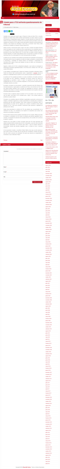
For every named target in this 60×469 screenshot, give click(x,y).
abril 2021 (48, 289)
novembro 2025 (49, 175)
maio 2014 (48, 461)
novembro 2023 (49, 225)
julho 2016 (48, 407)
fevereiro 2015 (48, 442)
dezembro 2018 (49, 347)
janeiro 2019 (48, 345)
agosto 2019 (48, 331)
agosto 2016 (48, 405)
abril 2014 (48, 463)
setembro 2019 (49, 328)
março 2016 (48, 415)
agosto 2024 (48, 206)
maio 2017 (48, 386)
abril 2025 (48, 190)
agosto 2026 (48, 165)
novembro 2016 (49, 399)
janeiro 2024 (48, 221)
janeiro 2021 (48, 295)
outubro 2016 (48, 401)
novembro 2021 (49, 275)
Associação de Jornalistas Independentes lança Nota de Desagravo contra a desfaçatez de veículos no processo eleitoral (52, 45)
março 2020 (48, 316)
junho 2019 (48, 335)
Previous (5, 140)
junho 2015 (48, 434)
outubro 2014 (48, 451)
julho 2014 (48, 457)
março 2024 (48, 217)
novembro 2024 (49, 200)
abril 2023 (48, 239)
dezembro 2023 (49, 223)
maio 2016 (48, 411)
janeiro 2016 (48, 420)
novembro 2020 (49, 299)
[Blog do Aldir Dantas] (30, 8)
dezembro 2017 (49, 372)
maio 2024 (48, 212)
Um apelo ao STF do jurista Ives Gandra (51, 51)
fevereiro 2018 (48, 368)
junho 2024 (48, 210)
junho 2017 (48, 384)
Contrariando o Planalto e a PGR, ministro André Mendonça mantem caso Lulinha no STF (52, 143)
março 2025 (48, 192)
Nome (5, 167)
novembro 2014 (49, 449)
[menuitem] (3, 18)
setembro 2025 (49, 179)
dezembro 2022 (49, 248)
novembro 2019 (49, 324)
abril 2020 (48, 314)
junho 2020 (48, 310)
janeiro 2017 (48, 395)
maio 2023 (48, 237)
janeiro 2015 (48, 444)
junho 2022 (48, 260)
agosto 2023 (48, 231)
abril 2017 (48, 389)
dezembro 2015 (49, 422)
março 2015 (48, 440)
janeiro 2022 (48, 270)
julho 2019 (48, 333)
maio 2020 (48, 312)
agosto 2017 (48, 380)
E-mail (5, 171)
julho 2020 (48, 308)
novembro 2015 (49, 424)
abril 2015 (48, 438)
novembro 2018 (49, 349)
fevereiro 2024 (48, 219)
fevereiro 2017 (48, 393)
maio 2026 (48, 171)
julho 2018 (48, 357)
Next (41, 140)
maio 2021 (48, 287)
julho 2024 (48, 208)
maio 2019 (48, 337)
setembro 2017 (49, 378)
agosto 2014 (48, 455)
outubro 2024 (48, 202)
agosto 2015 (48, 430)
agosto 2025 (48, 181)
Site (4, 176)
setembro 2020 (49, 304)
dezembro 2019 (49, 322)
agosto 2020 (48, 306)
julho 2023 (48, 233)
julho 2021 (48, 283)
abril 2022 (48, 264)
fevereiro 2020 (48, 318)
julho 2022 (48, 258)
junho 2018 (48, 360)
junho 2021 (48, 285)
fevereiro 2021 (48, 293)
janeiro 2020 (48, 320)
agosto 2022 (48, 256)
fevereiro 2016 (48, 418)
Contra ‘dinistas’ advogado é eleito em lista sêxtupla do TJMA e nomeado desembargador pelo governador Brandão (51, 57)
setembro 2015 (49, 428)
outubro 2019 (48, 326)
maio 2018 (48, 362)
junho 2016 (48, 409)
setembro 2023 (49, 229)
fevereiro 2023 (48, 243)
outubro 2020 (48, 301)
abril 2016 (48, 413)
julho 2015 (48, 432)
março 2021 (48, 291)
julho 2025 (48, 183)
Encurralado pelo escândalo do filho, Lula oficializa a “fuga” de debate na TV (52, 107)
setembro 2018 (49, 353)
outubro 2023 (48, 227)
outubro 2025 (48, 177)
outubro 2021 (48, 277)
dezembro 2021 (49, 273)
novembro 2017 (49, 374)
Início (3, 17)
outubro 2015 (48, 426)
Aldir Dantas (16, 27)
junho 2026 (48, 169)
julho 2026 (48, 167)
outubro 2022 (48, 252)
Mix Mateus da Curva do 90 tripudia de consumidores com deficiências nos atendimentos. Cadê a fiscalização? (52, 65)
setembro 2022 (49, 254)
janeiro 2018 (48, 370)
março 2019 (48, 341)
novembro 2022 (49, 250)
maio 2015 (48, 436)
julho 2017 (48, 382)
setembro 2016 (49, 403)
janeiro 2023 (48, 246)
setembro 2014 (49, 453)
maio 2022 (48, 262)
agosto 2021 (48, 281)
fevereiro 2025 (48, 194)
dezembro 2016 (49, 397)
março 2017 (48, 391)
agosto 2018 (48, 355)
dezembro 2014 (49, 447)
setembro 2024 (49, 204)
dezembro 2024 (49, 198)
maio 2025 (48, 188)
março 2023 (48, 241)
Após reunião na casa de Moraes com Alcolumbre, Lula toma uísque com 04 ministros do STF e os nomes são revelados (52, 132)
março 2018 (48, 366)
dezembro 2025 (49, 173)
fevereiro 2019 (48, 343)
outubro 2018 (48, 351)
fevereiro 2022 (48, 268)
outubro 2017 (48, 376)
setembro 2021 (49, 279)
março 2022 (48, 266)
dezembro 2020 (49, 297)
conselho (35, 73)
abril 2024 (48, 214)
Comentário (6, 151)
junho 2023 (48, 235)
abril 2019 (48, 339)
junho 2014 (48, 459)
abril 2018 (48, 364)
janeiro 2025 (48, 196)
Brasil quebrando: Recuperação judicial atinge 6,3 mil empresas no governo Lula (52, 139)
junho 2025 (48, 186)
